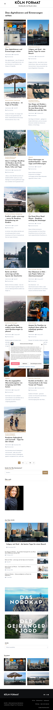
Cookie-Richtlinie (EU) (43, 707)
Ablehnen (25, 363)
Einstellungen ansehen (36, 363)
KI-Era (33, 700)
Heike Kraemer (8, 54)
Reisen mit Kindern (9, 100)
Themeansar (20, 705)
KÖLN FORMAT (27, 3)
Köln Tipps (39, 269)
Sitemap (37, 704)
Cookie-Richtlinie (21, 366)
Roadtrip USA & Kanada (10, 157)
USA (29, 214)
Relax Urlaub (17, 100)
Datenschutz (27, 366)
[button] (41, 344)
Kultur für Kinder (32, 269)
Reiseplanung (19, 214)
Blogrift (13, 705)
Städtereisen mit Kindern (34, 47)
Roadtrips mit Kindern (10, 158)
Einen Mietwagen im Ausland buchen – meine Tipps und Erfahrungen (38, 161)
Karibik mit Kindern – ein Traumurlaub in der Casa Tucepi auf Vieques (38, 383)
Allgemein (7, 47)
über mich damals (44, 704)
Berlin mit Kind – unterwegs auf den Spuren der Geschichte (13, 274)
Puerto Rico (31, 378)
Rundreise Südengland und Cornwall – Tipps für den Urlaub (14, 439)
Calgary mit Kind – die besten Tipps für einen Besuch (37, 51)
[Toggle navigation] (5, 3)
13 (30, 462)
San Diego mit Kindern (33, 100)
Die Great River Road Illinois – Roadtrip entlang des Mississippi (37, 218)
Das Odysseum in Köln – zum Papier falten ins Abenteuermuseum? (37, 274)
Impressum (33, 366)
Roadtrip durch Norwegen (11, 323)
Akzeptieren (15, 363)
